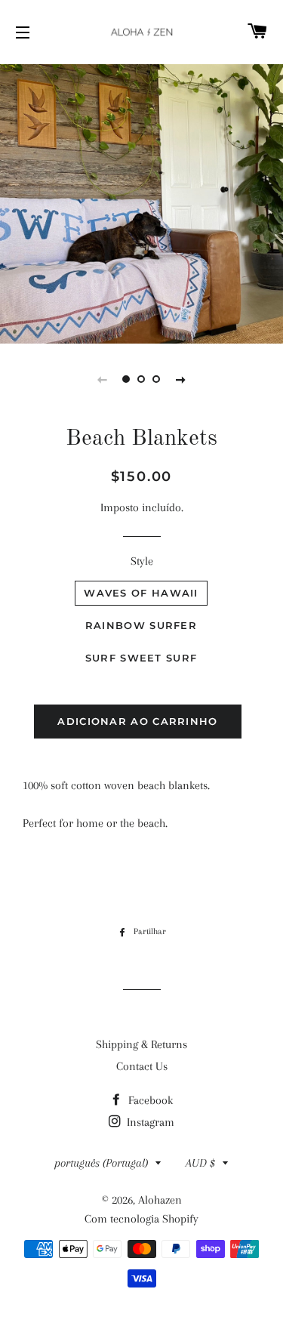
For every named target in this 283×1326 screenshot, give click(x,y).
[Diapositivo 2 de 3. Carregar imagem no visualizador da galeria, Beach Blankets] (141, 379)
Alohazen (160, 1200)
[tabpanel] (141, 202)
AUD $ (200, 1163)
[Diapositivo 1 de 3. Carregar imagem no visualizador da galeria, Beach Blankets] (126, 379)
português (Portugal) (101, 1163)
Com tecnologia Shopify (141, 1219)
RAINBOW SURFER (141, 625)
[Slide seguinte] (181, 379)
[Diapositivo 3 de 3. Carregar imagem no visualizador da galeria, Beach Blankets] (157, 379)
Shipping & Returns (141, 1044)
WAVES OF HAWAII (141, 593)
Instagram (149, 1122)
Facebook (149, 1100)
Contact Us (142, 1066)
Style (142, 561)
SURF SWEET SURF (141, 658)
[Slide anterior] (102, 379)
